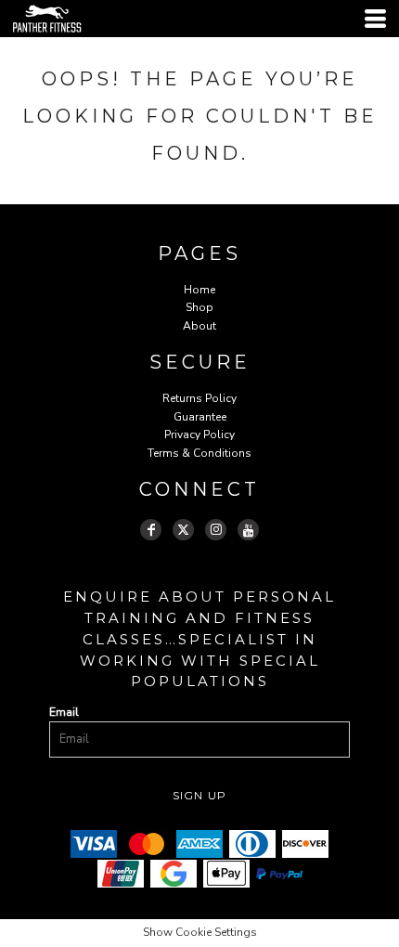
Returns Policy (199, 398)
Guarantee (200, 416)
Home (199, 289)
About (199, 325)
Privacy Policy (199, 434)
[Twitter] (183, 529)
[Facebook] (150, 529)
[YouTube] (248, 529)
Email (64, 712)
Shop (199, 307)
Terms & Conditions (199, 453)
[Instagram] (215, 529)
